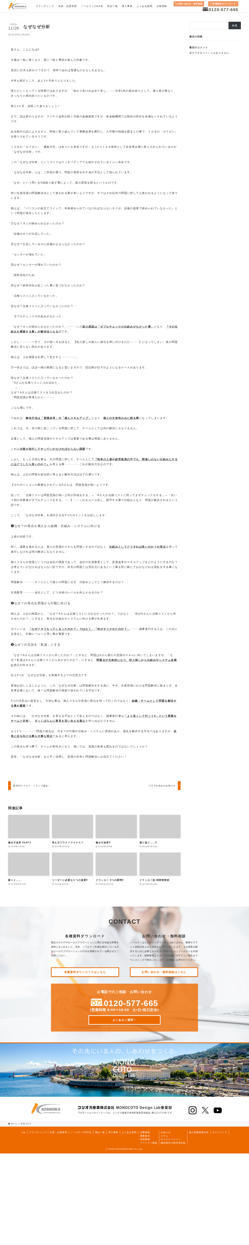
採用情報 (145, 1139)
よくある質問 (129, 1132)
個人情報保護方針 (199, 1132)
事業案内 (145, 1136)
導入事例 (113, 1132)
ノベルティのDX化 (81, 1132)
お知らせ (166, 1132)
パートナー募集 (148, 1143)
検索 (234, 25)
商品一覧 (100, 1132)
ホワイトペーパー (171, 1139)
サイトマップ (219, 1132)
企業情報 (145, 1132)
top (24, 1132)
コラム (164, 1136)
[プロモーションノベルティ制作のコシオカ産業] (17, 6)
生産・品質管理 (58, 1132)
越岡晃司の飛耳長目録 (173, 1143)
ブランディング (37, 1132)
